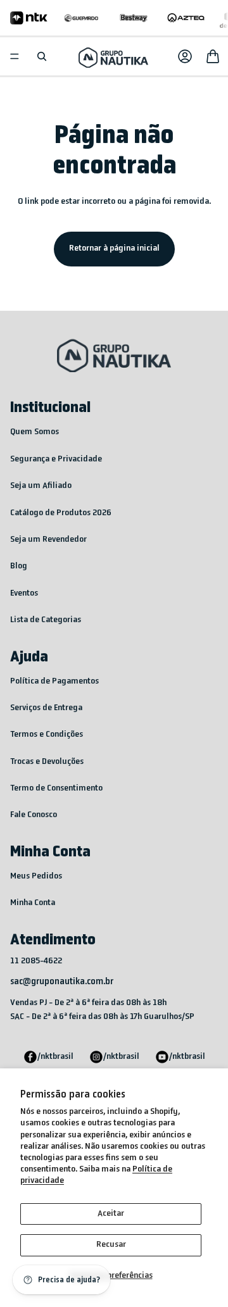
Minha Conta (32, 903)
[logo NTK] (29, 18)
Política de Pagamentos (54, 681)
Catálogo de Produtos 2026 (60, 513)
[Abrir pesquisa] (42, 56)
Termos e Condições (46, 734)
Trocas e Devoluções (47, 761)
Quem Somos (34, 432)
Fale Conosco (33, 815)
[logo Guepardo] (81, 18)
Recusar (111, 1244)
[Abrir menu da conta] (185, 56)
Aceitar (111, 1213)
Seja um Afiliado (41, 486)
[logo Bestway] (134, 18)
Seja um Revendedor (48, 539)
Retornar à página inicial (114, 248)
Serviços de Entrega (46, 708)
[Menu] (14, 56)
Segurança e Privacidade (56, 459)
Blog (18, 566)
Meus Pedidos (36, 876)
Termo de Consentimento (56, 788)
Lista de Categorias (45, 620)
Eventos (24, 593)
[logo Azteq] (186, 18)
